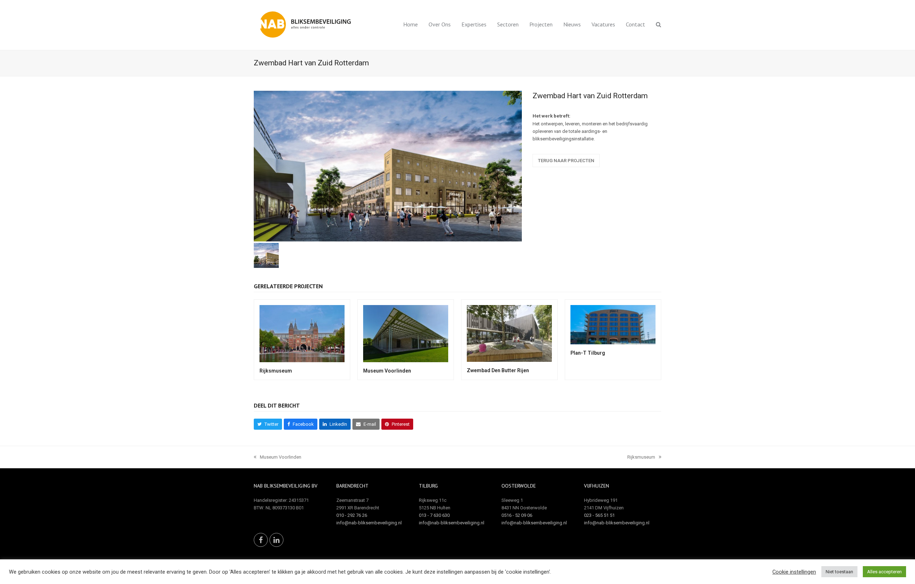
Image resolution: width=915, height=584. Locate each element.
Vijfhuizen (596, 486)
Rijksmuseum (275, 371)
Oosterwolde (518, 486)
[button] (659, 25)
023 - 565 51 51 (599, 515)
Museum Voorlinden (387, 371)
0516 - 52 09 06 (516, 515)
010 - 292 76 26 (351, 515)
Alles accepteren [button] (884, 571)
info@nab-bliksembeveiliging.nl (369, 522)
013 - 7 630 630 (434, 515)
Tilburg (428, 486)
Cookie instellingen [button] (794, 572)
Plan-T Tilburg (587, 353)
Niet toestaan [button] (839, 571)
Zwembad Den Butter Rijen (498, 370)
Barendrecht (352, 486)
